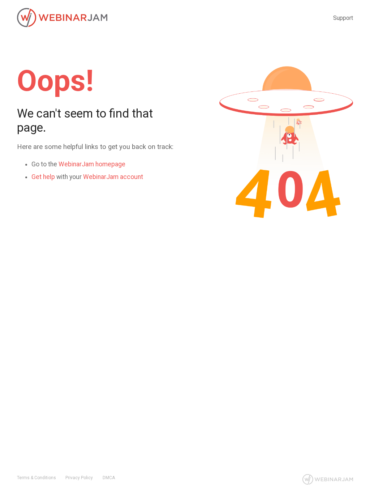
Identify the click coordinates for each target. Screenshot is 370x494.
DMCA (109, 477)
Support (343, 17)
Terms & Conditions (36, 477)
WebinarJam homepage (92, 164)
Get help (43, 176)
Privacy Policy (79, 477)
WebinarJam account (113, 176)
